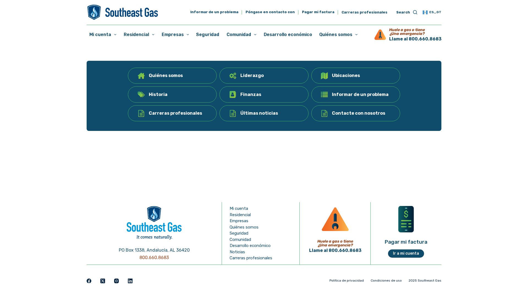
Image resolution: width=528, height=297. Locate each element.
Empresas (173, 34)
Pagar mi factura (318, 12)
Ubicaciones (346, 75)
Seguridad (207, 34)
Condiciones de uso (386, 280)
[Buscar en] (406, 12)
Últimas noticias (259, 113)
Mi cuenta (100, 34)
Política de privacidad (346, 280)
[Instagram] (116, 281)
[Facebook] (89, 281)
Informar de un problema (214, 12)
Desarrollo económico (288, 34)
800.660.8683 (154, 257)
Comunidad (239, 34)
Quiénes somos (335, 34)
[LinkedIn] (130, 281)
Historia (158, 94)
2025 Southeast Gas (425, 280)
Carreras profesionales (364, 12)
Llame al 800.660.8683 (415, 39)
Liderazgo (252, 75)
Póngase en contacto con (270, 12)
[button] (432, 12)
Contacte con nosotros (358, 113)
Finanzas (250, 94)
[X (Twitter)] (102, 281)
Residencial (136, 34)
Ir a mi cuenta (406, 253)
